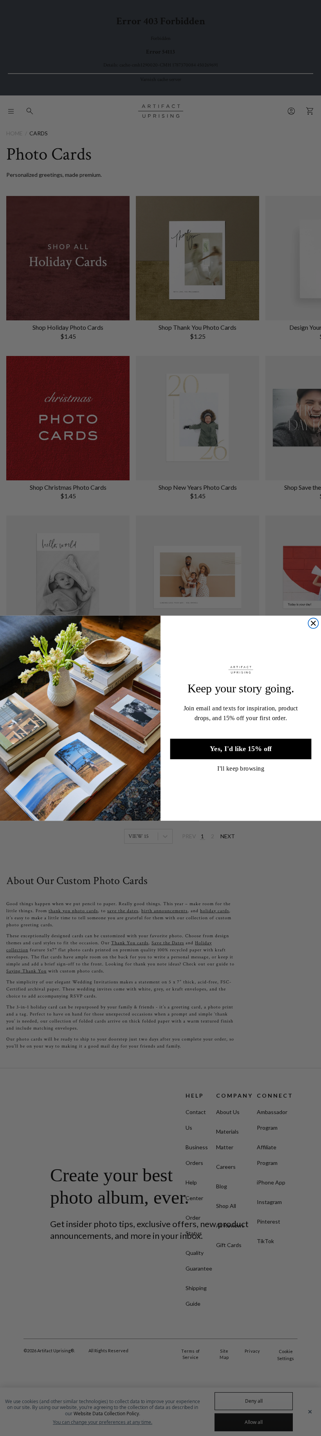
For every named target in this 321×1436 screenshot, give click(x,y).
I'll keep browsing (240, 767)
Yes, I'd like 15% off (241, 749)
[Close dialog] (313, 623)
